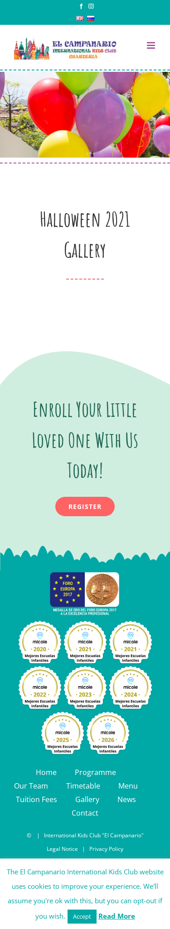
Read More (116, 915)
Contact (85, 813)
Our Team (31, 786)
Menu (128, 786)
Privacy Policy (106, 849)
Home (46, 772)
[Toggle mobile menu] (151, 45)
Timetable (83, 786)
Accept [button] (82, 916)
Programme (95, 772)
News (126, 799)
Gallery (87, 799)
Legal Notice (62, 849)
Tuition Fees (36, 799)
